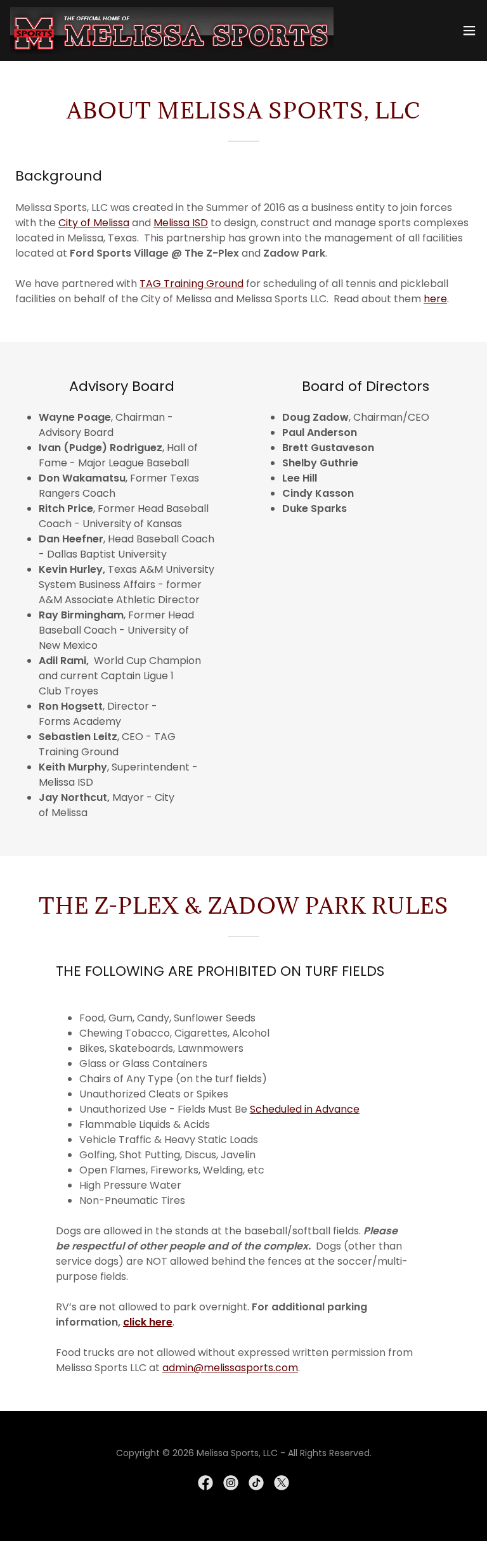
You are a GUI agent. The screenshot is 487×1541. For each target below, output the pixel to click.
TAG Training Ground (192, 283)
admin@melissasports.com (230, 1367)
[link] (172, 30)
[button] (469, 30)
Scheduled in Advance (305, 1109)
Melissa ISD (180, 222)
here (435, 298)
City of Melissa (93, 222)
